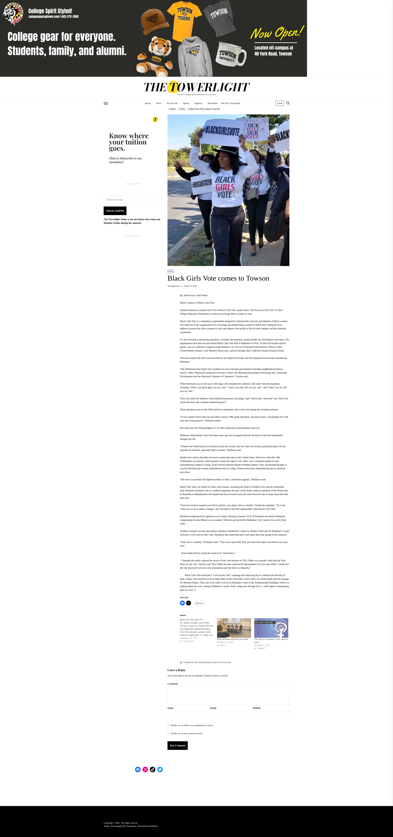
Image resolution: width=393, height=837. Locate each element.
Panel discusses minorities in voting (232, 639)
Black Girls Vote (192, 662)
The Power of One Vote (222, 662)
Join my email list (115, 210)
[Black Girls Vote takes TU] (198, 630)
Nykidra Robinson (205, 662)
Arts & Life (172, 103)
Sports (186, 103)
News (158, 103)
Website (257, 708)
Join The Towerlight (230, 103)
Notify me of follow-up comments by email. (192, 725)
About (148, 103)
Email (214, 708)
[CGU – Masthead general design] (153, 1)
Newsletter (213, 103)
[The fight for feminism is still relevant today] (271, 628)
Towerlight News (173, 286)
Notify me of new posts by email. (187, 733)
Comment (173, 684)
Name (171, 708)
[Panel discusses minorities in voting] (234, 628)
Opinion (198, 103)
